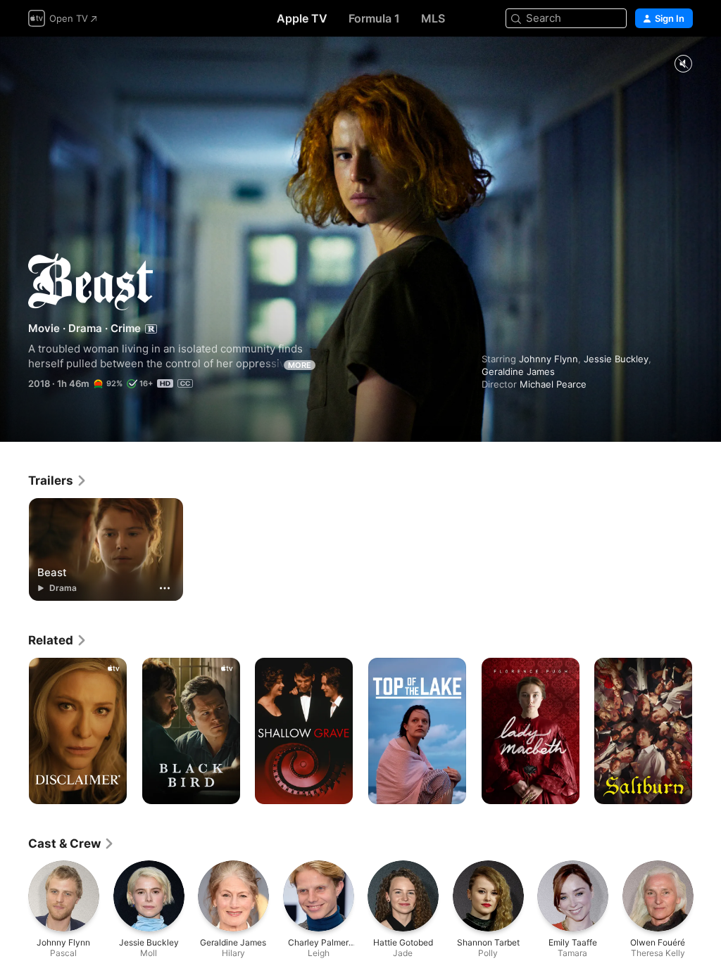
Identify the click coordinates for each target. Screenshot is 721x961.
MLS (433, 18)
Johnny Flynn (548, 358)
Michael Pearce (553, 384)
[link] (57, 480)
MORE (299, 365)
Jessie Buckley (616, 358)
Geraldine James (518, 371)
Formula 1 (374, 18)
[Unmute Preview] (683, 64)
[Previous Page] (14, 730)
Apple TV (302, 18)
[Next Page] (707, 730)
